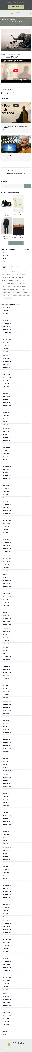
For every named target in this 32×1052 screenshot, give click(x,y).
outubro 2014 (6, 745)
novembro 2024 (7, 371)
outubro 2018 (6, 593)
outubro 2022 (6, 440)
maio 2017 (5, 647)
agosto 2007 (6, 1018)
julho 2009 (6, 945)
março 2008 (6, 996)
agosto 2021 (6, 485)
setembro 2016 (7, 672)
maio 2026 (5, 313)
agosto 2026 (6, 307)
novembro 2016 (7, 666)
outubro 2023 (6, 402)
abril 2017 (5, 650)
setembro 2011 (7, 863)
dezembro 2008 (7, 967)
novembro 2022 (7, 437)
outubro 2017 (6, 631)
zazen (28, 295)
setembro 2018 (7, 596)
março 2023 (6, 425)
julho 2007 (6, 1021)
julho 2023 (6, 412)
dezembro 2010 (7, 891)
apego (3, 271)
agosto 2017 (6, 637)
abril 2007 (5, 1031)
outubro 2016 (6, 669)
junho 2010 (6, 910)
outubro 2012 (6, 821)
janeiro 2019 (6, 583)
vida (24, 295)
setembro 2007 (7, 1015)
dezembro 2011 (7, 853)
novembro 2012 (7, 818)
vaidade (9, 89)
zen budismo (8, 298)
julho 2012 (6, 831)
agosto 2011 (6, 866)
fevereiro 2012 (7, 847)
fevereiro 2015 (7, 732)
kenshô (13, 283)
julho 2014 (6, 755)
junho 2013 (6, 796)
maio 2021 (5, 494)
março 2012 (6, 844)
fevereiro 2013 (7, 809)
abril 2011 (5, 878)
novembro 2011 (7, 856)
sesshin (8, 295)
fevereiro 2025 (7, 361)
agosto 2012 (6, 828)
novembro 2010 (7, 894)
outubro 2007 (6, 1012)
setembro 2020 (7, 520)
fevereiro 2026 (7, 323)
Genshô (18, 280)
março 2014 (6, 767)
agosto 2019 (6, 561)
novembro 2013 (7, 780)
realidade (23, 289)
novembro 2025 (7, 333)
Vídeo (4, 261)
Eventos (5, 258)
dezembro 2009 (7, 929)
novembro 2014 (7, 742)
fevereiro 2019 (7, 580)
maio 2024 (5, 390)
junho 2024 (6, 386)
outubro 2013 (6, 783)
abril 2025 (5, 355)
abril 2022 (5, 459)
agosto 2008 (6, 980)
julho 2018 (6, 602)
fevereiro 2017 (7, 656)
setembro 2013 (7, 786)
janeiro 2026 (6, 326)
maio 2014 (5, 761)
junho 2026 (6, 310)
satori (3, 295)
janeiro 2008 (6, 1002)
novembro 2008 (7, 971)
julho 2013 (6, 793)
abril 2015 (5, 726)
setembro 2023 (7, 406)
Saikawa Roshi (11, 292)
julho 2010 (6, 907)
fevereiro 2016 (7, 694)
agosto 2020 (6, 523)
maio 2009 (5, 951)
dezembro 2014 (7, 739)
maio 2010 (5, 913)
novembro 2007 (7, 1009)
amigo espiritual (5, 86)
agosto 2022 (6, 447)
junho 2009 (6, 948)
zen (2, 298)
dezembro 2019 (7, 548)
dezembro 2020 (7, 510)
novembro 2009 (7, 932)
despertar (23, 274)
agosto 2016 (6, 675)
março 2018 (6, 615)
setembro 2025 (7, 339)
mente (3, 286)
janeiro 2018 (6, 621)
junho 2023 (6, 415)
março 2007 (6, 1034)
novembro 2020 (7, 513)
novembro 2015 (7, 704)
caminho (19, 271)
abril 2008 (5, 993)
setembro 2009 (7, 939)
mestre (8, 286)
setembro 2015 (7, 710)
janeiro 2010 (6, 926)
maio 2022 (5, 456)
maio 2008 (5, 990)
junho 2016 (6, 682)
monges (19, 286)
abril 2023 (5, 421)
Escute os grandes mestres (9, 155)
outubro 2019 (6, 555)
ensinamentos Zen (15, 86)
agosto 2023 (6, 409)
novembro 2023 (7, 399)
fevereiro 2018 (7, 618)
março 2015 (6, 729)
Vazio (20, 295)
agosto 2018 (6, 599)
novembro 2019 (7, 552)
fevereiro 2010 (7, 923)
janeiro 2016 (6, 698)
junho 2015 (6, 720)
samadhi (19, 292)
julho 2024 (6, 383)
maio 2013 (5, 799)
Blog (7, 21)
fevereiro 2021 (7, 504)
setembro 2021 (7, 482)
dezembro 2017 (7, 625)
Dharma (4, 277)
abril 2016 (5, 688)
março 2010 (6, 920)
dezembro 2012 (7, 815)
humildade (24, 86)
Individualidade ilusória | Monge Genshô (16, 173)
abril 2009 (5, 955)
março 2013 (6, 805)
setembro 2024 (7, 377)
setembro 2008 (7, 977)
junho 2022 (6, 453)
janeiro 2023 (6, 431)
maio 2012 (5, 837)
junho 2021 (6, 491)
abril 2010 (5, 917)
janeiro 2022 (6, 469)
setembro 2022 (7, 444)
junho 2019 (6, 567)
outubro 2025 (6, 336)
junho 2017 (6, 644)
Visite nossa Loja (16, 243)
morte (23, 286)
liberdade (19, 283)
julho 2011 (6, 869)
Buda (8, 271)
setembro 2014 (7, 748)
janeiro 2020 (6, 545)
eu (16, 277)
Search (27, 186)
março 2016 (6, 691)
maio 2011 (5, 875)
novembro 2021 (7, 475)
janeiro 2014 (6, 774)
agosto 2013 (6, 790)
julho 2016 (6, 678)
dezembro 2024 (7, 367)
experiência (21, 277)
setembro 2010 (7, 901)
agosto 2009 (6, 942)
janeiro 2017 (6, 659)
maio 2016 (5, 685)
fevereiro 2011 (7, 885)
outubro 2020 (6, 517)
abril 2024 (5, 393)
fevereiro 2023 (7, 428)
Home (2, 21)
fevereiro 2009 (7, 961)
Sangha (25, 292)
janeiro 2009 (6, 964)
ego (13, 277)
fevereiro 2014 (7, 771)
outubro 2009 (6, 936)
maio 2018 (5, 609)
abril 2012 (5, 840)
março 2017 (6, 653)
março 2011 (6, 882)
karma (8, 283)
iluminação (24, 280)
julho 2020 (6, 526)
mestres (4, 89)
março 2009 (6, 958)
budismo (13, 271)
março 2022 (6, 463)
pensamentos (10, 289)
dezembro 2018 (7, 586)
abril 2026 (5, 317)
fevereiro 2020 (7, 542)
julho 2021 (6, 488)
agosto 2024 (6, 380)
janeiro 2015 (6, 736)
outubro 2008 (6, 974)
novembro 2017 (7, 628)
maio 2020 (5, 532)
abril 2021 (5, 498)
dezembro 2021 (7, 472)
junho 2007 (6, 1024)
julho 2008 (6, 983)
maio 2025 (5, 352)
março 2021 (6, 501)
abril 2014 (5, 764)
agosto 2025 (6, 342)
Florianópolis (11, 280)
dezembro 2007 (7, 1005)
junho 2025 (6, 348)
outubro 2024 (6, 374)
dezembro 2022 (7, 434)
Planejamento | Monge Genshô (13, 170)
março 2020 (6, 539)
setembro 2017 (7, 634)
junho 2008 (6, 986)
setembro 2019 (7, 558)
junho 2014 (6, 758)
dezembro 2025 (7, 329)
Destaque (12, 54)
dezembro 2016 (7, 663)
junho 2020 (6, 529)
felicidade (4, 280)
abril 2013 (5, 802)
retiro (28, 289)
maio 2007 (5, 1028)
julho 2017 (6, 640)
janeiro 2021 (6, 507)
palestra (4, 289)
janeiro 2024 (6, 396)
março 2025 (6, 358)
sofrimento (14, 295)
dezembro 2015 (7, 701)
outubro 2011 (6, 859)
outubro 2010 (6, 898)
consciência (16, 274)
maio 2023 (5, 418)
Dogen (8, 277)
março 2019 (6, 577)
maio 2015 (5, 723)
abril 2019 (5, 574)
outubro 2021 (6, 479)
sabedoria (4, 292)
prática (17, 289)
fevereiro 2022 (7, 466)
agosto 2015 (6, 713)
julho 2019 (6, 564)
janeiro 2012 (6, 850)
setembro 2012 (7, 825)
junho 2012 (6, 834)
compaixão (9, 274)
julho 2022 (6, 450)
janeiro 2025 (6, 364)
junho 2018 (6, 605)
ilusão (3, 283)
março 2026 (6, 320)
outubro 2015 (6, 707)
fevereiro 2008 (7, 999)
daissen (20, 54)
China (3, 274)
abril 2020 (5, 536)
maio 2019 (5, 571)
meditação (25, 283)
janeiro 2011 (6, 888)
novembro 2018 (7, 590)
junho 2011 (6, 872)
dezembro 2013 (7, 777)
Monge (13, 286)
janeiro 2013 (6, 812)
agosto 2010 (6, 904)
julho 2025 (6, 345)
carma (24, 271)
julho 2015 (6, 717)
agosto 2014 (6, 751)
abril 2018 (5, 612)
